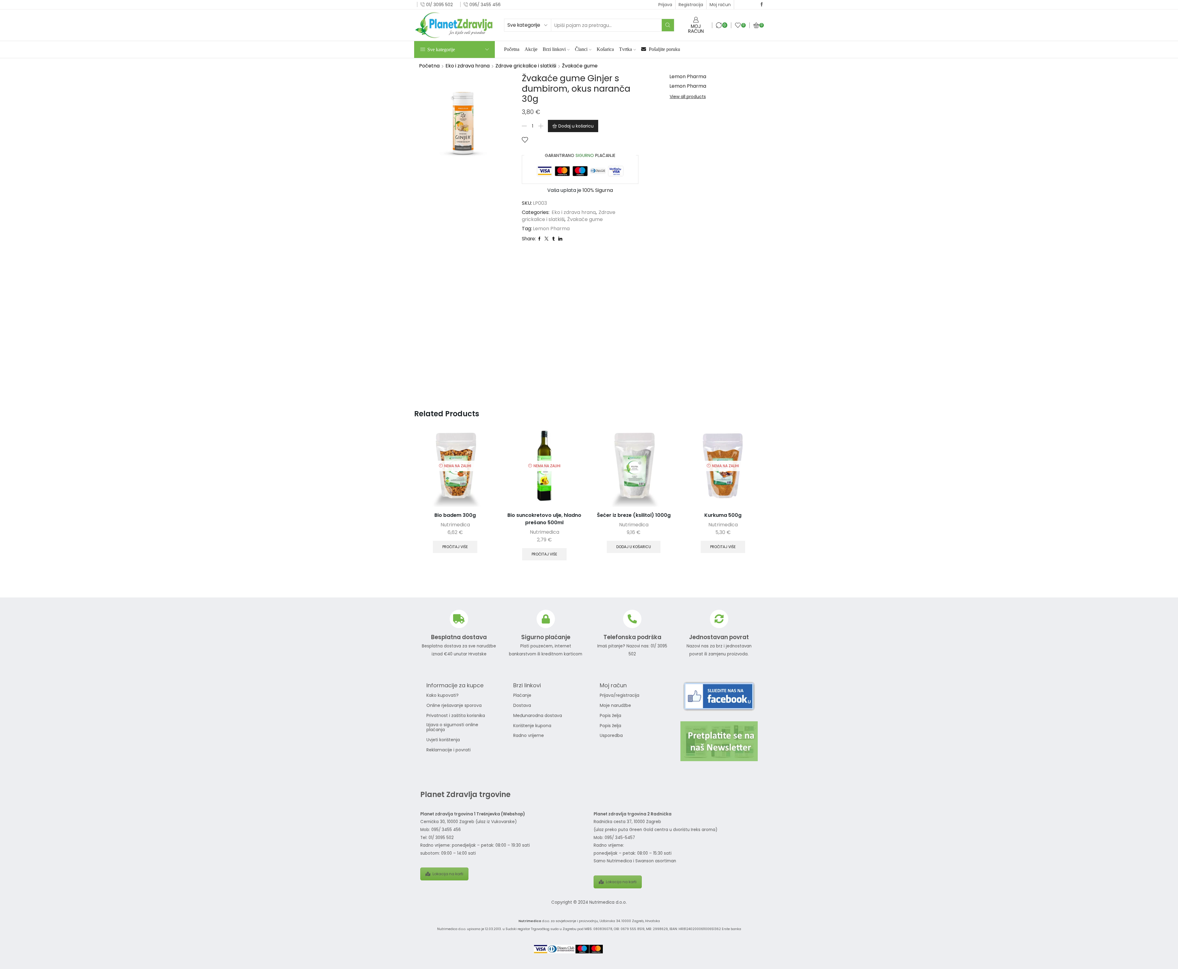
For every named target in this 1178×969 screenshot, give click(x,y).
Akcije (531, 49)
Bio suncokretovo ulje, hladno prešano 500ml (544, 519)
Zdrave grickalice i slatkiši (525, 65)
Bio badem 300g (455, 515)
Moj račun (720, 5)
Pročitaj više (455, 546)
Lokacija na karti (448, 873)
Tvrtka (625, 49)
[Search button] (668, 25)
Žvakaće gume (580, 65)
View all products (688, 96)
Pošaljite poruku (664, 49)
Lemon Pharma (551, 228)
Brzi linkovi (554, 49)
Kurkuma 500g (722, 515)
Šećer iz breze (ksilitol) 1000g (634, 515)
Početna (511, 49)
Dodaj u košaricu (576, 126)
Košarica (605, 49)
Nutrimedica (455, 524)
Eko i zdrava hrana (467, 65)
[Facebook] (762, 4)
